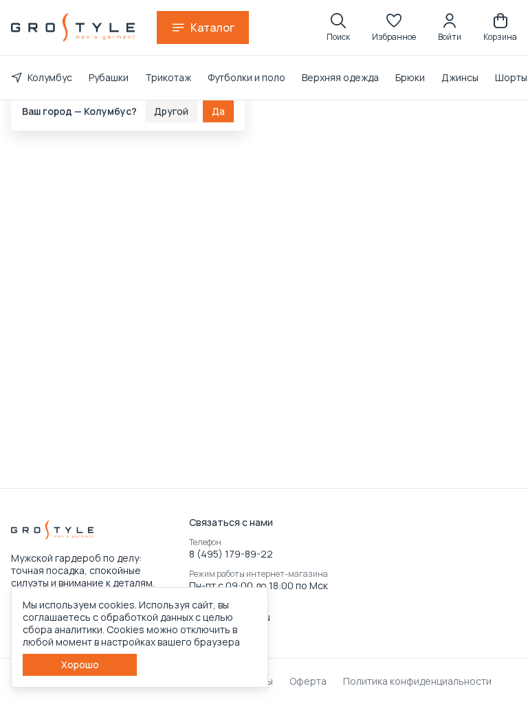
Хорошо (80, 664)
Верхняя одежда (340, 77)
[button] (394, 27)
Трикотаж (168, 77)
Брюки (410, 77)
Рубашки (109, 77)
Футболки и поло (246, 77)
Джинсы (459, 77)
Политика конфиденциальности (417, 681)
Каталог (212, 27)
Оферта (308, 681)
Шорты (511, 77)
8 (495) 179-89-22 (231, 554)
